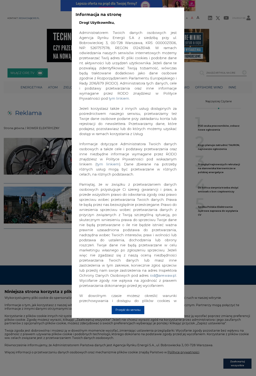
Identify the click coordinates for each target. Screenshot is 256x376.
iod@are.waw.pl (163, 276)
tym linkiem (108, 164)
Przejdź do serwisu (128, 310)
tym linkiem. (119, 98)
